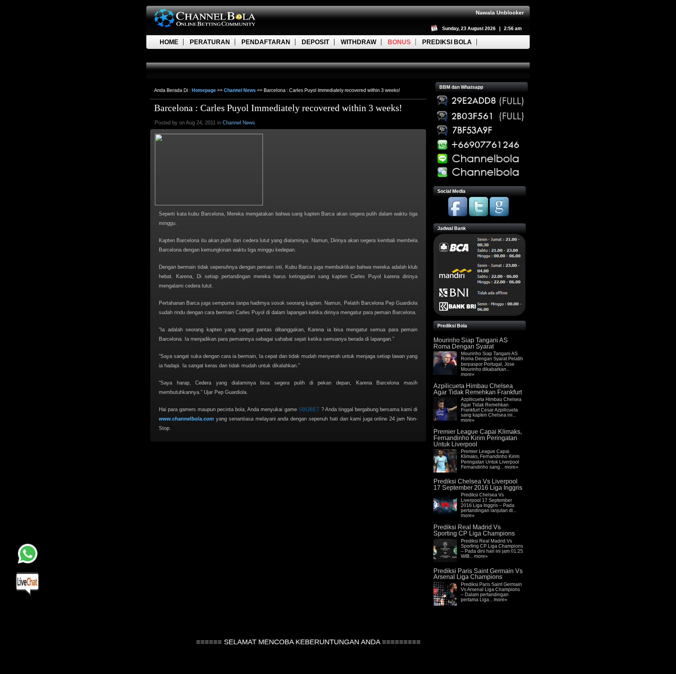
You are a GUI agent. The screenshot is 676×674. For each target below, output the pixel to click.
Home (169, 42)
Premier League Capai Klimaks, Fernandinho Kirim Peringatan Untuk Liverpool (477, 437)
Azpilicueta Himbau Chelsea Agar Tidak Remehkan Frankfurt (477, 389)
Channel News (240, 90)
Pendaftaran (265, 42)
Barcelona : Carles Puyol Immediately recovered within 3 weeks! (278, 108)
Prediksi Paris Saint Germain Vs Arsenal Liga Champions (478, 574)
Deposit (315, 42)
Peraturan (210, 42)
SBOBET (309, 409)
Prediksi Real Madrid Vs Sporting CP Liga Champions (474, 530)
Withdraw (358, 42)
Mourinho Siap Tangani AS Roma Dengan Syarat (470, 343)
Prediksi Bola (447, 42)
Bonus (399, 42)
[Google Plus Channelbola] (499, 214)
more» (468, 374)
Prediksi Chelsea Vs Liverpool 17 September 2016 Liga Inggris (477, 484)
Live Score (179, 55)
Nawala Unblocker (500, 12)
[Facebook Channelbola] (457, 214)
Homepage (204, 90)
